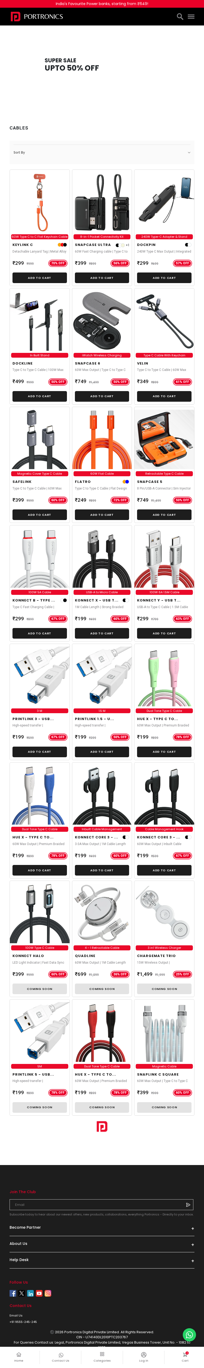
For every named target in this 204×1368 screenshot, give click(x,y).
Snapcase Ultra (93, 244)
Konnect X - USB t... (96, 600)
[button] (102, 152)
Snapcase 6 (87, 363)
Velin (142, 363)
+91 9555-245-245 (23, 1322)
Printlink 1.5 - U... (94, 718)
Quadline (85, 955)
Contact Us (60, 1360)
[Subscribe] (188, 1204)
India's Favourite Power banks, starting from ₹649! (102, 3)
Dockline (22, 363)
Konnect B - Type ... (33, 600)
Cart (188, 1357)
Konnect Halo (28, 955)
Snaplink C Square (158, 1074)
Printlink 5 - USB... (33, 1074)
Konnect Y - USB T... (159, 600)
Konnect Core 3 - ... (96, 837)
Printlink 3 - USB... (33, 718)
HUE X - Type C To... (157, 718)
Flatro (83, 481)
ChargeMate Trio (156, 955)
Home (18, 1360)
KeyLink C (22, 244)
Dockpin (146, 244)
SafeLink (22, 481)
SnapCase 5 (150, 481)
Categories (102, 1360)
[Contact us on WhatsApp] (189, 1334)
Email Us (16, 1315)
